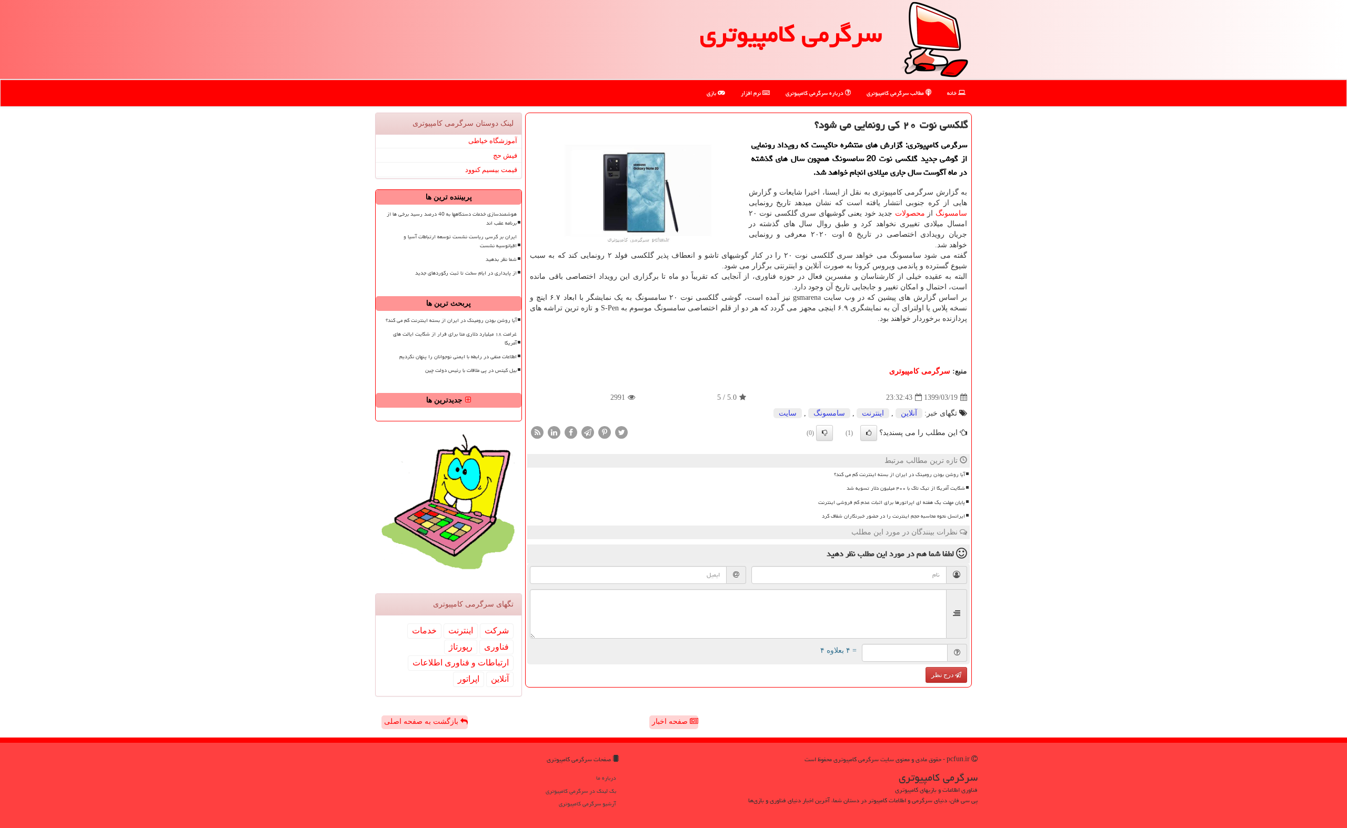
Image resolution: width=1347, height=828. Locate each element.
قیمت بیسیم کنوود (491, 170)
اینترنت (873, 413)
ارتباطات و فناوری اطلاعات (461, 662)
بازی (712, 92)
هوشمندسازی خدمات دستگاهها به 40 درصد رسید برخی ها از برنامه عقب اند (452, 218)
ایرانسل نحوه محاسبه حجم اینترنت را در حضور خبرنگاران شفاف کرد (893, 516)
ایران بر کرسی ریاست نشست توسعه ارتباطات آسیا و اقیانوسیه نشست (460, 241)
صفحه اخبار (671, 721)
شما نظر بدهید (501, 259)
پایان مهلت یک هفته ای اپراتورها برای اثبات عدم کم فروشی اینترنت (891, 502)
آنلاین (909, 413)
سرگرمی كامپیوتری (791, 33)
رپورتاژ (461, 646)
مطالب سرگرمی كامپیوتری (896, 92)
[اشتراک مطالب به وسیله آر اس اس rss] (537, 432)
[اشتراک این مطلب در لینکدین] (554, 432)
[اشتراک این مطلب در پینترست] (604, 432)
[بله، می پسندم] (868, 433)
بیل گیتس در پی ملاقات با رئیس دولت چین (471, 370)
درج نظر (943, 675)
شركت (497, 630)
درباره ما (606, 777)
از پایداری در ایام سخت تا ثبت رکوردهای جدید (466, 273)
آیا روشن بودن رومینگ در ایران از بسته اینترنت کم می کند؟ (899, 474)
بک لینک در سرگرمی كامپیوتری (581, 790)
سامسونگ (951, 213)
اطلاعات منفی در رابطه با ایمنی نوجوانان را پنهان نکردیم (458, 356)
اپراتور (468, 678)
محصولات (910, 213)
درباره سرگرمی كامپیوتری (815, 92)
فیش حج (505, 155)
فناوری (496, 646)
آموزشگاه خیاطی (492, 141)
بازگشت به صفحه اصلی (422, 721)
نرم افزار (751, 92)
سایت (788, 413)
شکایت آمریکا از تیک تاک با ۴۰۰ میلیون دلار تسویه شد (906, 488)
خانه (952, 92)
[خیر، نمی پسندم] (824, 433)
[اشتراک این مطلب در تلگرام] (587, 432)
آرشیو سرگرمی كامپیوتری (587, 803)
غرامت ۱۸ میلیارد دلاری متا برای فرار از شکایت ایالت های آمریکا (455, 338)
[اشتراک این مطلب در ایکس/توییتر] (621, 432)
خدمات (424, 630)
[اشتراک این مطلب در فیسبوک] (571, 432)
